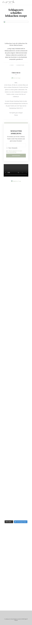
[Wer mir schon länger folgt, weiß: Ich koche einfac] (16, 421)
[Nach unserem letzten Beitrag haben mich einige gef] (16, 297)
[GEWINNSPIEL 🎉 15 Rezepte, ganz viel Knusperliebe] (16, 226)
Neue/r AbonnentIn (12, 148)
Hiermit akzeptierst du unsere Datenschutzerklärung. (14, 151)
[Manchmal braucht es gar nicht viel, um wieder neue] (16, 355)
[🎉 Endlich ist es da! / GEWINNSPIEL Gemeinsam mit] (16, 479)
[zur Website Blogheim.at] (16, 181)
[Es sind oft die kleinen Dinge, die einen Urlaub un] (16, 388)
